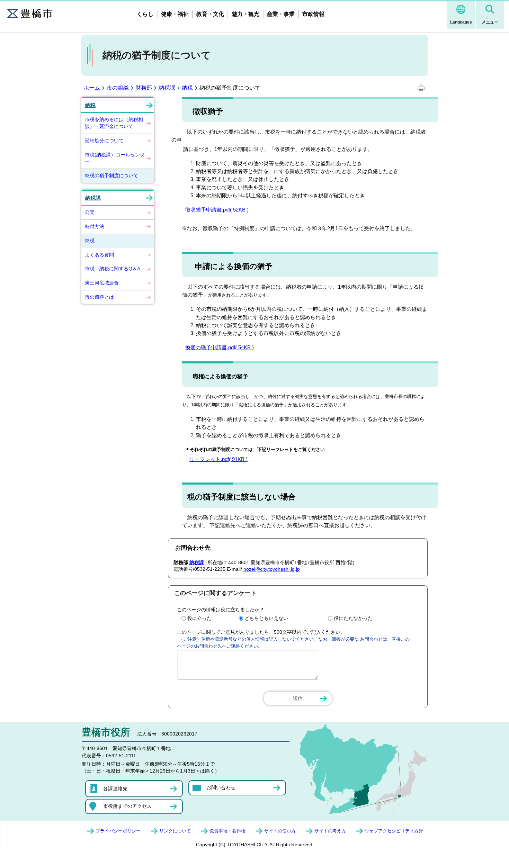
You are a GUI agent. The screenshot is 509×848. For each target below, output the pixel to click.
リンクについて (175, 830)
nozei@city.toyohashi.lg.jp (271, 569)
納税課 (167, 88)
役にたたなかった (353, 618)
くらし (145, 14)
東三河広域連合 (102, 283)
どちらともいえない (266, 618)
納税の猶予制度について (111, 175)
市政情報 (313, 14)
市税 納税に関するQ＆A (112, 268)
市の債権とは (99, 297)
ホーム (91, 88)
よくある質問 (99, 255)
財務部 (143, 88)
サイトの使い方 (280, 830)
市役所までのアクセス (127, 806)
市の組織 (118, 88)
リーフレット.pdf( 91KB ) (218, 459)
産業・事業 (281, 14)
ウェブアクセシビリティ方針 (394, 830)
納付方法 (94, 226)
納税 (187, 88)
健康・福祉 (175, 14)
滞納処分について (104, 140)
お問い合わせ (220, 787)
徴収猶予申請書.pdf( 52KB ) (217, 210)
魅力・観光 (245, 14)
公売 (90, 212)
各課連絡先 (115, 788)
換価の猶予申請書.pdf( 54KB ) (219, 347)
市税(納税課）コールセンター (115, 158)
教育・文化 (210, 14)
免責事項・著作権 (227, 830)
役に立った (199, 618)
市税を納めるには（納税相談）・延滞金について (114, 123)
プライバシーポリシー (118, 830)
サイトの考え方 (330, 830)
